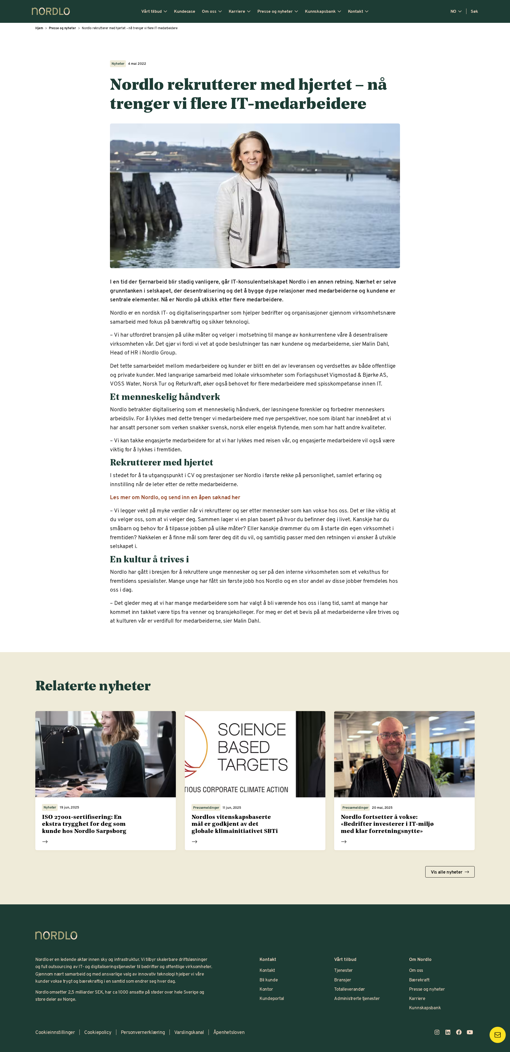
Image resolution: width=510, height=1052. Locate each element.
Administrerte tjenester (357, 998)
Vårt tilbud (151, 11)
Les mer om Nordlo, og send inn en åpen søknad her (175, 497)
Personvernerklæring (143, 1032)
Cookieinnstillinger (55, 1032)
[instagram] (437, 1032)
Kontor (266, 988)
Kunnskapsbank (320, 11)
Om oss (209, 11)
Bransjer (342, 979)
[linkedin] (448, 1032)
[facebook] (459, 1032)
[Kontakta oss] (498, 1035)
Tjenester (343, 970)
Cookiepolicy (98, 1032)
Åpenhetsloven (229, 1032)
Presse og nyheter (275, 11)
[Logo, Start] (56, 935)
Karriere (237, 11)
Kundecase (184, 11)
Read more (45, 841)
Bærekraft (419, 979)
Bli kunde (269, 979)
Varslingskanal (189, 1032)
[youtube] (470, 1032)
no (453, 11)
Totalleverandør (349, 988)
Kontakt (355, 11)
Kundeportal (272, 998)
